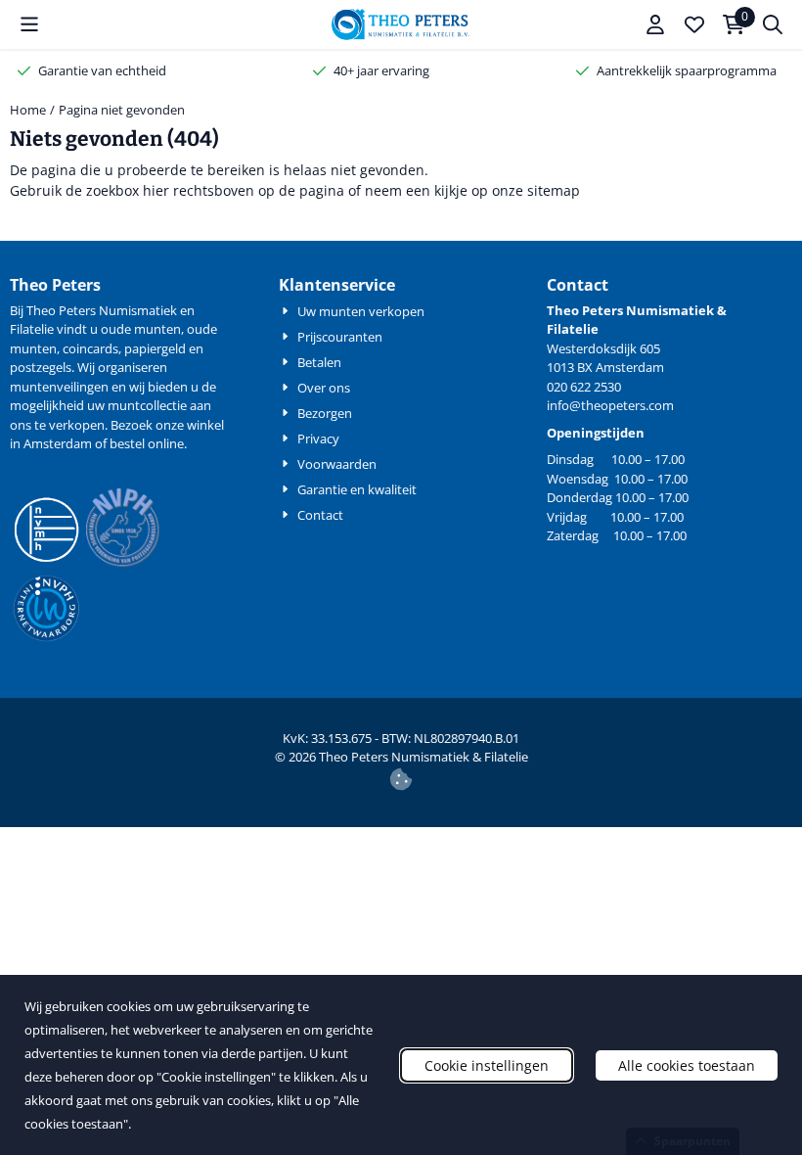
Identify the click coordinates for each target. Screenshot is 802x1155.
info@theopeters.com (610, 405)
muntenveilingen (59, 386)
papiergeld (155, 348)
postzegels (40, 367)
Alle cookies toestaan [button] (686, 1065)
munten (157, 329)
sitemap (553, 190)
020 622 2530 (584, 386)
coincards (90, 348)
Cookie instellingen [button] (486, 1065)
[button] (29, 24)
